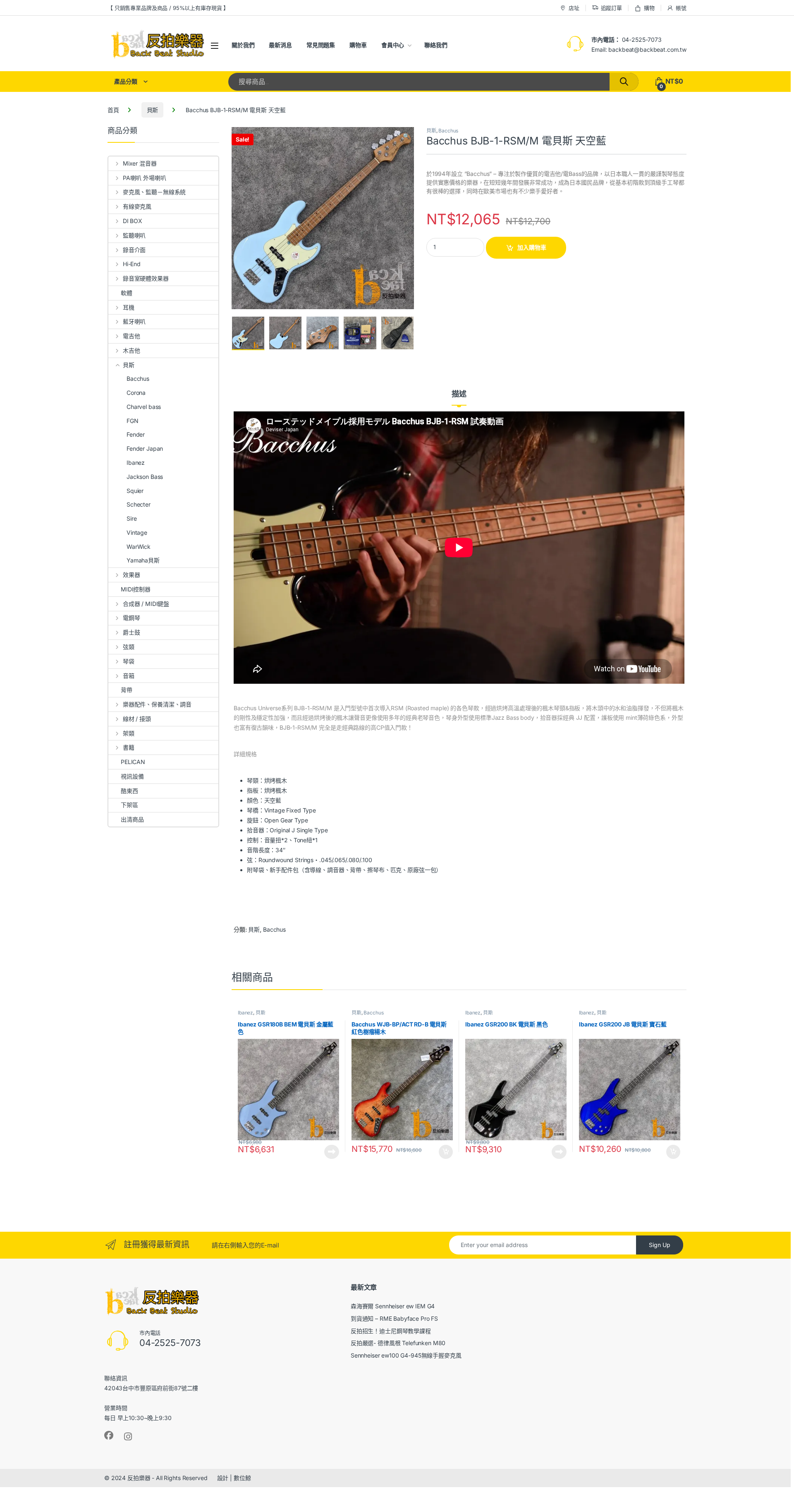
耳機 (128, 307)
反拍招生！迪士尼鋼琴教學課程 (391, 1330)
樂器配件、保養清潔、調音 (157, 704)
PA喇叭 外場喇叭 (144, 177)
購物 (649, 8)
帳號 (681, 8)
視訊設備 (132, 776)
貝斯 (152, 109)
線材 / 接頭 (137, 718)
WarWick (139, 546)
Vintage (137, 532)
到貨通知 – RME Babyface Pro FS (394, 1318)
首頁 (113, 109)
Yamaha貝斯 (143, 560)
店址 (574, 8)
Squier (135, 490)
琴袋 (128, 661)
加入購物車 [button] (446, 1152)
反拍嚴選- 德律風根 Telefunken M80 (398, 1342)
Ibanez (245, 1012)
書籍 (128, 747)
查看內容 (331, 1152)
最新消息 (280, 44)
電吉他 (131, 335)
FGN (133, 420)
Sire (131, 518)
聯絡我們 (435, 44)
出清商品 (132, 819)
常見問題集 (320, 44)
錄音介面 (134, 249)
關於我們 (243, 44)
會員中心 (392, 44)
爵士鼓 (131, 632)
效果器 (131, 574)
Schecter (139, 504)
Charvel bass (144, 406)
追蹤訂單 (611, 8)
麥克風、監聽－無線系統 (154, 191)
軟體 (126, 292)
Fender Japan (145, 448)
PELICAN (133, 761)
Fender (136, 434)
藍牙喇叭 (134, 321)
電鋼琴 (131, 617)
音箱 (128, 675)
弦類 (128, 646)
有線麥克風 (137, 206)
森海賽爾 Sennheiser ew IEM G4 (393, 1306)
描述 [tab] (459, 394)
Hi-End (132, 263)
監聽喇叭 (134, 235)
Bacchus (448, 130)
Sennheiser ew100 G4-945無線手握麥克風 (406, 1355)
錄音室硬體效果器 (146, 278)
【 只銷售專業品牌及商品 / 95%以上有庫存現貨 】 (168, 8)
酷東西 (129, 790)
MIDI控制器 (136, 589)
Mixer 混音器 (140, 163)
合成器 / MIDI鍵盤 (146, 603)
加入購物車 (531, 247)
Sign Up (659, 1244)
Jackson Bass (145, 476)
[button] (406, 136)
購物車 (358, 44)
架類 (128, 733)
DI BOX (132, 220)
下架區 (129, 804)
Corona (136, 392)
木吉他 (131, 350)
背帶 (126, 689)
